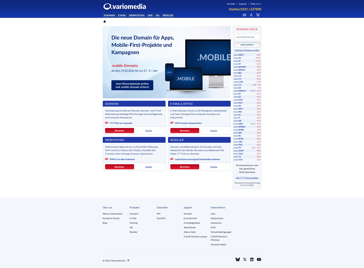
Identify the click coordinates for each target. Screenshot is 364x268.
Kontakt (231, 3)
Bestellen (119, 130)
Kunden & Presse (111, 218)
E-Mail (122, 15)
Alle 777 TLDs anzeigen (247, 177)
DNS (150, 15)
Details (148, 130)
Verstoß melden (218, 244)
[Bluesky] (237, 259)
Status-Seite (190, 232)
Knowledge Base (192, 222)
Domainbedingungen (221, 232)
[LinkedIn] (252, 259)
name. (239, 55)
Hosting (133, 222)
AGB (213, 227)
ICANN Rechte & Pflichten (219, 238)
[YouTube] (259, 259)
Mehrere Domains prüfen (247, 50)
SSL (158, 15)
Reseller (168, 15)
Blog (105, 222)
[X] (244, 259)
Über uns (255, 3)
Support (243, 3)
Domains (109, 15)
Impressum (216, 222)
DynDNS (161, 218)
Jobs (213, 213)
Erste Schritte (190, 218)
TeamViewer (190, 227)
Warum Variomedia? (112, 213)
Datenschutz (217, 218)
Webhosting (137, 15)
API (158, 213)
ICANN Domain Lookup (195, 236)
